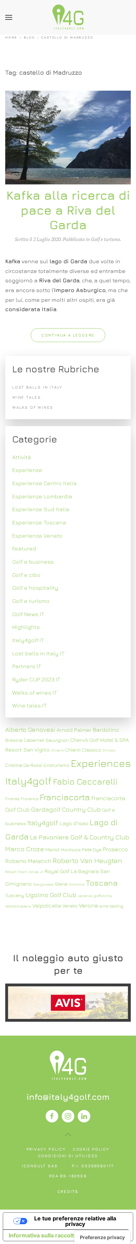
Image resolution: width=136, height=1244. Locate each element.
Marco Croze (24, 849)
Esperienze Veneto (37, 535)
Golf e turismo (105, 239)
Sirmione (76, 884)
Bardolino (106, 729)
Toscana (102, 882)
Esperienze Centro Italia (44, 483)
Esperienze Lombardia (42, 496)
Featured (24, 548)
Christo (109, 750)
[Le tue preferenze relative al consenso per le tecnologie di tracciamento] (102, 1237)
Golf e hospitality (35, 587)
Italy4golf (42, 823)
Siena (61, 884)
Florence (29, 798)
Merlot (52, 849)
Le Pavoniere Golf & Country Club (79, 837)
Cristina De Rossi (24, 765)
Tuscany (14, 895)
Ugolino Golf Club (50, 894)
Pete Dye (91, 849)
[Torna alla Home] (68, 17)
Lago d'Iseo (74, 823)
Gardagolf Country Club (66, 809)
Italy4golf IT (28, 640)
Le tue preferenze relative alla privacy (75, 1221)
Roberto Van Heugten (87, 860)
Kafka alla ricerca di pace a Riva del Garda (68, 210)
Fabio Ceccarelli (85, 781)
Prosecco (115, 849)
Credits (68, 1191)
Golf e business (33, 561)
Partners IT (26, 666)
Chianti (57, 750)
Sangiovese (43, 884)
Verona (88, 905)
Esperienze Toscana (39, 522)
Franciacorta (65, 797)
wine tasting (111, 906)
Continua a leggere (68, 335)
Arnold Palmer (73, 730)
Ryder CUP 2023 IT (36, 679)
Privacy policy (46, 1149)
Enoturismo (56, 765)
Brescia (13, 740)
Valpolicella (46, 905)
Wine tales (26, 397)
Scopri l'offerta (68, 1002)
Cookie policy (91, 1149)
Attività (21, 457)
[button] (8, 17)
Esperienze (27, 470)
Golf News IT (28, 614)
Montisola (71, 849)
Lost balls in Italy (37, 387)
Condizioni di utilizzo (68, 1155)
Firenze (12, 798)
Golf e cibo (26, 575)
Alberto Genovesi (30, 729)
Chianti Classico (83, 750)
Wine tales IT (29, 705)
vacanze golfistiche (95, 896)
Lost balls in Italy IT (38, 653)
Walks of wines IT (34, 692)
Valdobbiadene (18, 906)
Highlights (26, 627)
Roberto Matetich (28, 860)
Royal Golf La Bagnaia (72, 871)
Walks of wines (32, 407)
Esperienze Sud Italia (40, 509)
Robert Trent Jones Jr (24, 872)
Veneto (69, 906)
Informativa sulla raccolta (43, 1235)
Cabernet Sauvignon (46, 740)
